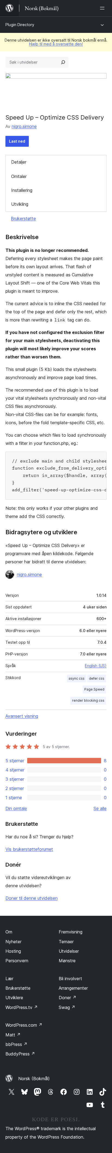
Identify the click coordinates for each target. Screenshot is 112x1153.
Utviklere (14, 997)
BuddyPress (20, 1054)
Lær (9, 978)
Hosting (13, 951)
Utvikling (19, 204)
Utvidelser (69, 951)
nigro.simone (24, 126)
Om (8, 932)
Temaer (66, 941)
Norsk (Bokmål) (34, 1078)
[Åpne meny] (103, 8)
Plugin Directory (19, 24)
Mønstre (67, 960)
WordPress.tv (21, 1007)
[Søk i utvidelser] (63, 62)
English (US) (96, 665)
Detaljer (18, 162)
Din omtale (16, 808)
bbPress (16, 1044)
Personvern (16, 960)
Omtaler (19, 176)
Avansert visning (21, 716)
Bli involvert (70, 978)
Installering (21, 190)
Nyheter (13, 941)
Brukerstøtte (23, 218)
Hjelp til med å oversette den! (56, 44)
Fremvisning (70, 932)
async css (77, 678)
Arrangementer (73, 988)
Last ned (17, 141)
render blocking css (88, 700)
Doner (67, 997)
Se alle (100, 808)
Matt (13, 1035)
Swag (67, 1007)
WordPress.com (23, 1025)
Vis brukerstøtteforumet (29, 849)
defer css (96, 678)
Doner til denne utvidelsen (31, 898)
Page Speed (94, 689)
